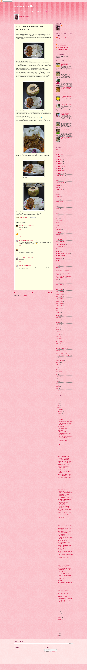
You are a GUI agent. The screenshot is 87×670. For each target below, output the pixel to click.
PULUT (57, 282)
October (59, 413)
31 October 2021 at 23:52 (29, 225)
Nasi (56, 264)
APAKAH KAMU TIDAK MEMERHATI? (62, 549)
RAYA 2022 (58, 326)
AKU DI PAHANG (59, 159)
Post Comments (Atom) (23, 295)
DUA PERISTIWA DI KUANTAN (64, 488)
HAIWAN (57, 204)
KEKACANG (58, 217)
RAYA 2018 (58, 320)
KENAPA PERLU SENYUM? (63, 562)
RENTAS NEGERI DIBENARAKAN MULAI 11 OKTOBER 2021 (64, 532)
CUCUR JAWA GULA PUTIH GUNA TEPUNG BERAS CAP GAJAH (64, 475)
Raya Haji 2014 (58, 334)
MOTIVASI (58, 262)
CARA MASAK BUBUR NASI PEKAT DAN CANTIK (66, 138)
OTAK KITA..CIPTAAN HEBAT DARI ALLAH (65, 538)
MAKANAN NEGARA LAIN (61, 243)
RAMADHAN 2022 (59, 298)
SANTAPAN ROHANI (60, 360)
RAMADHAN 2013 (59, 284)
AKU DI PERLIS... (59, 163)
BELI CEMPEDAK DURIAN (63, 596)
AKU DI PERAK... (59, 161)
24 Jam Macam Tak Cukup (61, 45)
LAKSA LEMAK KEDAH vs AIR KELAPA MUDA (64, 535)
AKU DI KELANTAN (59, 154)
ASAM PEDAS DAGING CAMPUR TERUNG (64, 451)
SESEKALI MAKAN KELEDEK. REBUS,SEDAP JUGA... (64, 566)
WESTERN (58, 386)
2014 (58, 633)
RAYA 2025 (58, 331)
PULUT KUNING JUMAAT (63, 428)
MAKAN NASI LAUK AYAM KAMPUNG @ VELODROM (63, 459)
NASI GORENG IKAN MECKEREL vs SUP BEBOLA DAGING (65, 482)
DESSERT (57, 199)
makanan (57, 236)
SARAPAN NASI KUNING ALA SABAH (64, 543)
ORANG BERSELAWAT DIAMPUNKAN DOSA (62, 431)
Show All (71, 51)
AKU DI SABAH (59, 168)
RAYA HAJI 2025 (59, 345)
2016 (58, 630)
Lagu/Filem (58, 225)
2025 (58, 400)
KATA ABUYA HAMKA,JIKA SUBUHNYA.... (63, 516)
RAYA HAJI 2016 (59, 336)
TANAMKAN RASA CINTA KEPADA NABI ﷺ (65, 472)
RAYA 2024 (58, 329)
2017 (58, 628)
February (60, 617)
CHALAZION (58, 196)
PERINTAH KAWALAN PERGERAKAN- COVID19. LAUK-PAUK (63, 277)
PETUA (57, 279)
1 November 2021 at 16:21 (33, 240)
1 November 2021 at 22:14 (26, 249)
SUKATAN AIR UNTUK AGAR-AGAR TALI (67, 80)
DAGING (57, 198)
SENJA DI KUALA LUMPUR (63, 586)
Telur (56, 374)
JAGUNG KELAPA (61, 419)
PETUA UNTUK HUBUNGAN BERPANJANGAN (63, 467)
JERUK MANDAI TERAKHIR (63, 456)
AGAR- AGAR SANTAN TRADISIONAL (65, 130)
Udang (57, 379)
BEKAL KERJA (58, 184)
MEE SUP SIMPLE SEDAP (66, 122)
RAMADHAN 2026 (59, 305)
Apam (57, 177)
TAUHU (57, 369)
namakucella (24, 5)
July (59, 607)
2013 (58, 635)
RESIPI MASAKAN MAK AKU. (62, 353)
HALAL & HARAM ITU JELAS (63, 573)
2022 (58, 405)
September (60, 604)
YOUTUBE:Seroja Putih (60, 392)
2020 (58, 622)
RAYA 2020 (58, 324)
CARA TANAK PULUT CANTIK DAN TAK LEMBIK (66, 72)
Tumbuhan (57, 376)
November (60, 411)
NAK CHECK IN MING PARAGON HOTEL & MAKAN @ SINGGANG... (65, 492)
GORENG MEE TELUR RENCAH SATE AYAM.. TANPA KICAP (65, 437)
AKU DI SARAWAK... (60, 170)
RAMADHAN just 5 (59, 307)
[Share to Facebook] (34, 217)
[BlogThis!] (31, 217)
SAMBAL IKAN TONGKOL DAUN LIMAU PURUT (64, 546)
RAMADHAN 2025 (59, 303)
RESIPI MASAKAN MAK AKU (61, 352)
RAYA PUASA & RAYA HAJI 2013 (62, 348)
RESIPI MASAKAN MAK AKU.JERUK (63, 355)
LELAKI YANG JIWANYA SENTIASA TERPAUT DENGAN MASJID (65, 569)
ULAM (57, 381)
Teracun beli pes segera (61, 41)
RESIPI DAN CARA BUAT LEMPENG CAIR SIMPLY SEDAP (66, 64)
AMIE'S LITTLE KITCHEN (62, 47)
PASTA (57, 267)
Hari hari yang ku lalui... (61, 37)
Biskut (57, 187)
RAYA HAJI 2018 (59, 338)
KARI (57, 213)
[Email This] (30, 217)
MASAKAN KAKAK (59, 246)
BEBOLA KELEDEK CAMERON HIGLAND (64, 559)
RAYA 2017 (58, 319)
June (59, 609)
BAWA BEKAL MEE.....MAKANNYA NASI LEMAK (64, 434)
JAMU (57, 210)
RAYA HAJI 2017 (59, 314)
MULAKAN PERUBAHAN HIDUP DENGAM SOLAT (64, 424)
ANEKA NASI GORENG (60, 175)
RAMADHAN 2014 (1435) (60, 286)
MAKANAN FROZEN (60, 241)
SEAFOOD (58, 366)
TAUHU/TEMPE (59, 371)
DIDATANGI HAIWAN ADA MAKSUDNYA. (63, 594)
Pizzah (20, 249)
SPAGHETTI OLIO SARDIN (63, 469)
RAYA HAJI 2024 (59, 343)
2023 (58, 403)
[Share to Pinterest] (35, 217)
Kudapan (57, 222)
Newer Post (17, 292)
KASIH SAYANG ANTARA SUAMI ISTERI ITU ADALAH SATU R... (64, 479)
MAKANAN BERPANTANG (61, 237)
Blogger (49, 661)
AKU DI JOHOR (59, 151)
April (59, 613)
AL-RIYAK (60, 580)
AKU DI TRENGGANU (60, 173)
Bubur (57, 191)
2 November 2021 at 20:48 (26, 265)
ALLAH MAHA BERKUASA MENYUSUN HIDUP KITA (63, 556)
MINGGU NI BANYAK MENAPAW (64, 514)
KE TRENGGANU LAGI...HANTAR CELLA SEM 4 (64, 510)
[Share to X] (32, 217)
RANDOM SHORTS (59, 310)
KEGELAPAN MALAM (62, 584)
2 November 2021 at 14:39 (28, 257)
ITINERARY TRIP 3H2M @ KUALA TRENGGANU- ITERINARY (64, 507)
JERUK (57, 211)
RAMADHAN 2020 (59, 296)
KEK (56, 215)
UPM (57, 385)
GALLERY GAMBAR (59, 201)
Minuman (57, 260)
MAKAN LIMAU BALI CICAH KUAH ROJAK (65, 448)
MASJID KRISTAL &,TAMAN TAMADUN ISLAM (63, 495)
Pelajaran (57, 269)
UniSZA (57, 383)
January (59, 619)
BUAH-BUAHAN (59, 189)
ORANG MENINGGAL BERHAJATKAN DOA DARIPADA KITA (65, 439)
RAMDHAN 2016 (59, 308)
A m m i (58, 41)
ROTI (57, 357)
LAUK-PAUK (58, 229)
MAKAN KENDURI (59, 232)
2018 (58, 626)
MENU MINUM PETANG (60, 257)
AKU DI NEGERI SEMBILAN (61, 158)
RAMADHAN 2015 (59, 287)
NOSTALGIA (58, 265)
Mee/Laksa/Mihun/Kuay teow (61, 250)
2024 (58, 401)
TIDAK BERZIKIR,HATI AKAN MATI (65, 519)
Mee (56, 248)
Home (33, 292)
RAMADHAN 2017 (59, 291)
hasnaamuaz (21, 233)
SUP (56, 367)
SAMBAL (57, 359)
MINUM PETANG (59, 258)
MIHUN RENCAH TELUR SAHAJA (64, 477)
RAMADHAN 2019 (59, 294)
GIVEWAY (58, 203)
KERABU (57, 218)
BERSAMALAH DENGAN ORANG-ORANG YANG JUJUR (64, 485)
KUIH (57, 224)
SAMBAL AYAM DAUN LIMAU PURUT (65, 554)
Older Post (50, 292)
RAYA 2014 (58, 317)
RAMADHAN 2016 (59, 289)
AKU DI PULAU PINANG (60, 166)
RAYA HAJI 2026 (59, 347)
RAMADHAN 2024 (59, 301)
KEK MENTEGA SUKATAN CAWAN (66, 97)
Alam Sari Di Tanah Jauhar (62, 49)
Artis (56, 178)
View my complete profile (24, 16)
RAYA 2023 (58, 327)
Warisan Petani (22, 225)
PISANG (57, 281)
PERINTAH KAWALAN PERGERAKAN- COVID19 (63, 271)
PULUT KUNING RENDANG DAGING (65, 421)
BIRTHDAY (58, 185)
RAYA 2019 (58, 322)
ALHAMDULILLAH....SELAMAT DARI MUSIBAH (65, 526)
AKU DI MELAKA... (59, 156)
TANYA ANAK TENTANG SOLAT (64, 446)
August (59, 606)
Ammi (20, 265)
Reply (20, 229)
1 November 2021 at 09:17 (29, 233)
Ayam (57, 180)
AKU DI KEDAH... (59, 152)
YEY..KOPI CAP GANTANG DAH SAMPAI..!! (64, 588)
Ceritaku (57, 194)
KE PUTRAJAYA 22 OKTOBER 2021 (64, 464)
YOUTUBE (58, 390)
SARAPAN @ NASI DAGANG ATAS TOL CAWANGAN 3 (64, 500)
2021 (58, 407)
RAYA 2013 (58, 315)
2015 (58, 631)
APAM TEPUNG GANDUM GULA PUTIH (66, 105)
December (60, 409)
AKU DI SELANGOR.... (60, 172)
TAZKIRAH (58, 373)
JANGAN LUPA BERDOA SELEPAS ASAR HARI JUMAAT (64, 601)
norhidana (21, 257)
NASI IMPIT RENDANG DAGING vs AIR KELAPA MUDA (64, 415)
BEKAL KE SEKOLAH (60, 182)
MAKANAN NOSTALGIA (60, 244)
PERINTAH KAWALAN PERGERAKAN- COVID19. (63, 274)
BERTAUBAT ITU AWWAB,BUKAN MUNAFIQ (64, 529)
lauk (56, 227)
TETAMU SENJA (61, 578)
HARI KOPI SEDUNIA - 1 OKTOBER (65, 598)
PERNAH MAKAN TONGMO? (63, 523)
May (59, 611)
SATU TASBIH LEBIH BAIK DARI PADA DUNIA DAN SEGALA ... (64, 462)
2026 (58, 398)
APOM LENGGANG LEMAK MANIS (65, 582)
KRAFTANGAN (59, 220)
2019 (58, 624)
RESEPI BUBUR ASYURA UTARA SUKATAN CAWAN (66, 88)
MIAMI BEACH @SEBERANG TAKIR (65, 497)
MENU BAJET (58, 251)
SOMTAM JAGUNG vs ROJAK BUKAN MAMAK (65, 576)
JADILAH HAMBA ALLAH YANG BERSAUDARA (64, 521)
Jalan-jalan (57, 208)
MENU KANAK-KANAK (60, 255)
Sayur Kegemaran (60, 38)
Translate (53, 651)
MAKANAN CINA (59, 239)
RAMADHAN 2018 (59, 293)
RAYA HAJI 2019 (59, 340)
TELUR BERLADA (61, 571)
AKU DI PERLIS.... (59, 165)
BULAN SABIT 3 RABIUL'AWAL (64, 540)
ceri (56, 192)
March (59, 615)
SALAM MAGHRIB (61, 426)
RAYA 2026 (58, 312)
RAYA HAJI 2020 (59, 341)
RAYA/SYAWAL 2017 (60, 350)
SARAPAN (58, 362)
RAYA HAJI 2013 (59, 333)
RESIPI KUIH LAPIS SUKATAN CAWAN (65, 114)
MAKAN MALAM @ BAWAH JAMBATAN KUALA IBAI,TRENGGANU (63, 503)
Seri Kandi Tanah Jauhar (24, 240)
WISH (57, 388)
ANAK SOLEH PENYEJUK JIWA (64, 417)
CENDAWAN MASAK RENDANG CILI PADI (65, 552)
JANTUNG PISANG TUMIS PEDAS (64, 563)
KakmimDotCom (60, 44)
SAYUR (57, 364)
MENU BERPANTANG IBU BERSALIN (63, 253)
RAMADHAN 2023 (59, 300)
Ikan (56, 206)
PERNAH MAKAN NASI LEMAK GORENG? (64, 591)
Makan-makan (58, 234)
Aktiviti (57, 149)
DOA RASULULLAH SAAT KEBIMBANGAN (63, 454)
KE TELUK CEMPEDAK (62, 489)
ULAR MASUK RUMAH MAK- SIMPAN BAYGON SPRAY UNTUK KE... (65, 443)
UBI (56, 378)
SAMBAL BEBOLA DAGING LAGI (64, 512)
